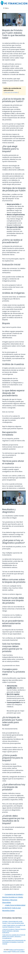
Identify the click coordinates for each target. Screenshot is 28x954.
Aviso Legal (7, 951)
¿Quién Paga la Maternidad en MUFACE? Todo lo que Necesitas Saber (13, 908)
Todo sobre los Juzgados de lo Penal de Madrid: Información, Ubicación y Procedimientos (13, 936)
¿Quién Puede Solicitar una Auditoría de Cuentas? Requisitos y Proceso (13, 926)
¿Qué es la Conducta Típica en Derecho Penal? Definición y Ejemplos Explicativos (14, 930)
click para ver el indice (11, 92)
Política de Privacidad (16, 950)
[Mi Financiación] (14, 3)
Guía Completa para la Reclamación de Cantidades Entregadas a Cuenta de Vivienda (14, 942)
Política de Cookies (18, 951)
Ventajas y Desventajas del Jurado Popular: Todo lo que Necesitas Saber (13, 922)
